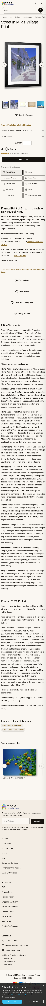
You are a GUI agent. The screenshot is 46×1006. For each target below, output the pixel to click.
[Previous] (4, 64)
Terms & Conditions (10, 907)
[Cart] (36, 3)
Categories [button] (7, 17)
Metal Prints (7, 916)
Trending (5, 853)
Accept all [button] (12, 1002)
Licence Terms (8, 911)
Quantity (18, 143)
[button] (23, 997)
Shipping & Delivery (10, 902)
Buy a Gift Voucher (9, 873)
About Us (5, 838)
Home (4, 725)
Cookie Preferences (10, 926)
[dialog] (23, 994)
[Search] (40, 10)
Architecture (12, 725)
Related (19, 725)
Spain (16, 729)
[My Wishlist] (30, 3)
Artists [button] (17, 17)
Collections (27, 17)
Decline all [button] (33, 1002)
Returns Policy (8, 897)
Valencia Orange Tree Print (14, 778)
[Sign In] (41, 3)
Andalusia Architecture (24, 269)
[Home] (9, 3)
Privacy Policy (7, 892)
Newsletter (6, 921)
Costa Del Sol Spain (8, 269)
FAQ (3, 887)
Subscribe (37, 821)
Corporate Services (10, 863)
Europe (10, 729)
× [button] (43, 986)
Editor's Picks (7, 848)
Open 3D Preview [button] (25, 115)
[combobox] (20, 10)
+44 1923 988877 (12, 940)
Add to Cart (23, 160)
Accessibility (7, 882)
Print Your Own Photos (11, 868)
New (3, 858)
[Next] (41, 64)
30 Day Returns (20, 255)
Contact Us (6, 936)
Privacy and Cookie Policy (19, 995)
